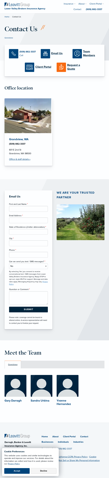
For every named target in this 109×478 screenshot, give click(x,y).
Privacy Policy (14, 464)
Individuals (63, 442)
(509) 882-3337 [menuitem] (94, 9)
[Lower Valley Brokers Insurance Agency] (17, 4)
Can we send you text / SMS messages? (27, 261)
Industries (78, 442)
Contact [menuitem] (77, 9)
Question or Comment (19, 289)
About (55, 436)
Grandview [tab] (12, 364)
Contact (84, 436)
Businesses (47, 442)
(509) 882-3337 (64, 448)
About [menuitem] (81, 3)
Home (7, 17)
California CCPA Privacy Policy (72, 456)
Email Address (16, 215)
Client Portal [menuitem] (96, 3)
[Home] (17, 435)
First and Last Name (18, 204)
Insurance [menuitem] (68, 3)
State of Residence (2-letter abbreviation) (27, 227)
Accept (17, 471)
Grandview (9, 38)
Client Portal (69, 436)
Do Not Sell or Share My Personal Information (77, 460)
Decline (43, 471)
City (11, 238)
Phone (12, 250)
